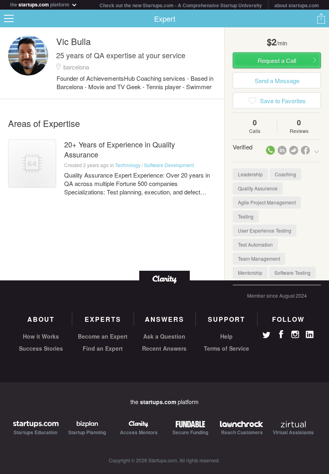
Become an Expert (103, 336)
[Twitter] (266, 336)
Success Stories (41, 348)
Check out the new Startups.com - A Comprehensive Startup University (181, 5)
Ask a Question (164, 336)
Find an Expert (103, 348)
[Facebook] (281, 334)
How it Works (41, 336)
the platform (40, 4)
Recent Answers (164, 348)
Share (321, 18)
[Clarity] (164, 278)
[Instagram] (295, 335)
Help (226, 336)
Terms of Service (226, 348)
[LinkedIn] (310, 335)
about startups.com (296, 5)
